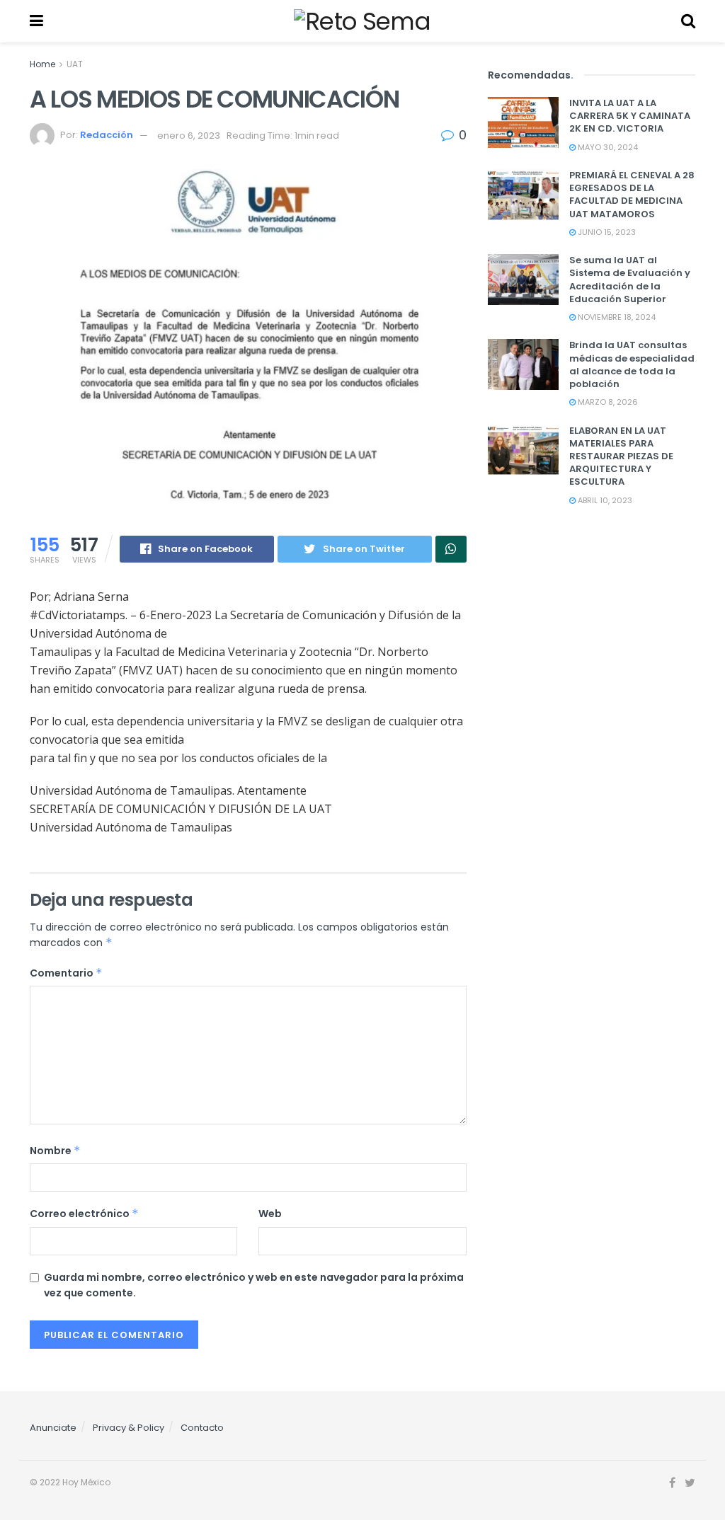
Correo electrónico (84, 1214)
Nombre (55, 1151)
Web (270, 1214)
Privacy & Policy (128, 1427)
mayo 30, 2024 (607, 147)
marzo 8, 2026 (607, 402)
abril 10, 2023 (604, 500)
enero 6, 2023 (188, 135)
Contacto (202, 1427)
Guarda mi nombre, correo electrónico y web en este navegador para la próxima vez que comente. (254, 1285)
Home (42, 64)
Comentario (66, 973)
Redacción (106, 135)
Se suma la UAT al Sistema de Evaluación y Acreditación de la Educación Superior (629, 279)
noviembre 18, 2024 (616, 317)
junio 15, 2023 (606, 232)
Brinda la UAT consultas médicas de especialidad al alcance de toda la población (632, 364)
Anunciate (53, 1427)
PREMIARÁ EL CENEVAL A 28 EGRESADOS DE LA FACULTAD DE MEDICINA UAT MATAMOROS (632, 194)
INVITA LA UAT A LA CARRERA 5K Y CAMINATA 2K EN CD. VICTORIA (629, 115)
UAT (75, 64)
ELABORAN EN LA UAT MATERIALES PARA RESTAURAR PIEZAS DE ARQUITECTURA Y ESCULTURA (621, 456)
